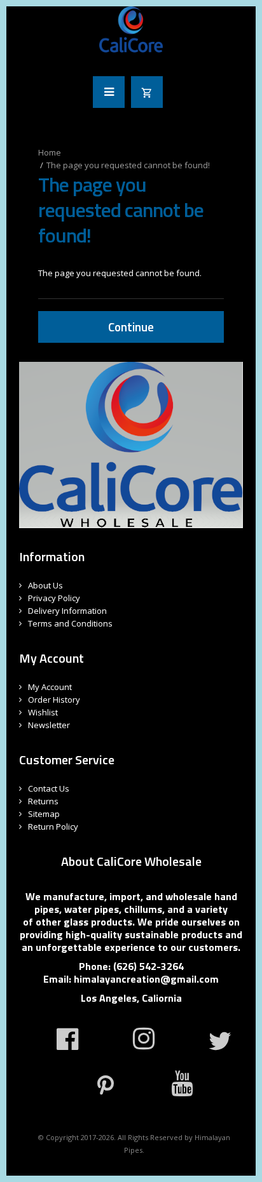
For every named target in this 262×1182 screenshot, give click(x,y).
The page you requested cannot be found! (128, 165)
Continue (131, 326)
